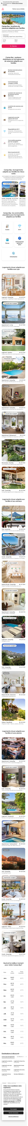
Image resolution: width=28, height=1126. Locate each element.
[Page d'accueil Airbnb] (3, 9)
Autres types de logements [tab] (8, 1056)
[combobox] (13, 36)
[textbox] (7, 42)
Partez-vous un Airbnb (18, 9)
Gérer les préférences (13, 1116)
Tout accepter (13, 1109)
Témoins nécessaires (13, 1113)
